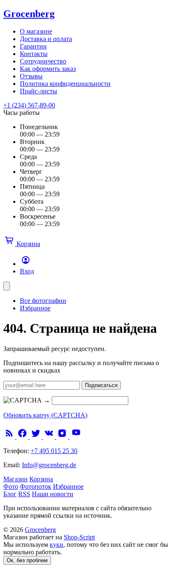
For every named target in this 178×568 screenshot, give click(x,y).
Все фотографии (43, 300)
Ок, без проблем (27, 560)
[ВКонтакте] (49, 436)
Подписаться (101, 385)
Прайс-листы (38, 91)
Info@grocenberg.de (49, 464)
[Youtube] (76, 436)
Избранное (35, 308)
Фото (10, 486)
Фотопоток (35, 486)
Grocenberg (29, 13)
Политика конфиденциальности (65, 83)
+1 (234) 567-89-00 (29, 105)
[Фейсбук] (23, 436)
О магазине (36, 31)
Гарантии (33, 46)
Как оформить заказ (48, 68)
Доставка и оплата (46, 38)
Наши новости (52, 493)
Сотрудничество (43, 61)
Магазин (15, 479)
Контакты (34, 53)
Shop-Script (79, 537)
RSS (24, 493)
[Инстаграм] (63, 436)
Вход (27, 271)
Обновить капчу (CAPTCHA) (45, 415)
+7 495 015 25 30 (54, 450)
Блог (10, 493)
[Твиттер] (36, 436)
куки (56, 544)
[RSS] (10, 436)
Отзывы (31, 76)
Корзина (41, 479)
